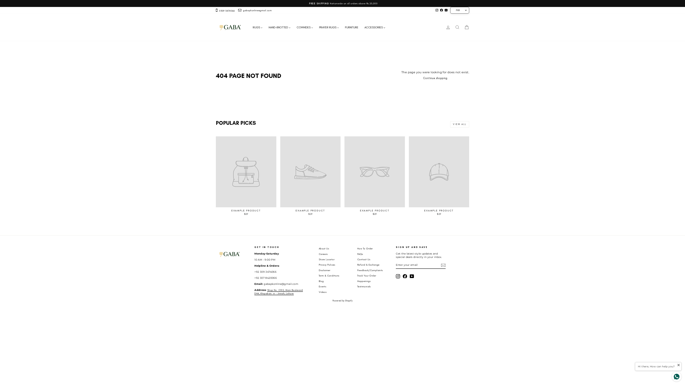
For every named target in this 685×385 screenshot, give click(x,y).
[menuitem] (258, 27)
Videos (322, 292)
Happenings (364, 281)
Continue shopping (435, 78)
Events (322, 286)
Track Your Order (366, 275)
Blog (321, 281)
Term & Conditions (329, 275)
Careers (323, 254)
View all (459, 124)
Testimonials (364, 286)
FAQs (360, 254)
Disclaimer (324, 270)
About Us (324, 248)
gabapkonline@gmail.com (256, 10)
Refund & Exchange (368, 264)
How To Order (365, 248)
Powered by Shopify (342, 300)
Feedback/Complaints (370, 270)
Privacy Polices (327, 264)
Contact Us (363, 259)
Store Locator (326, 259)
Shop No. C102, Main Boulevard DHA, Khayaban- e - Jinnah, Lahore (278, 292)
